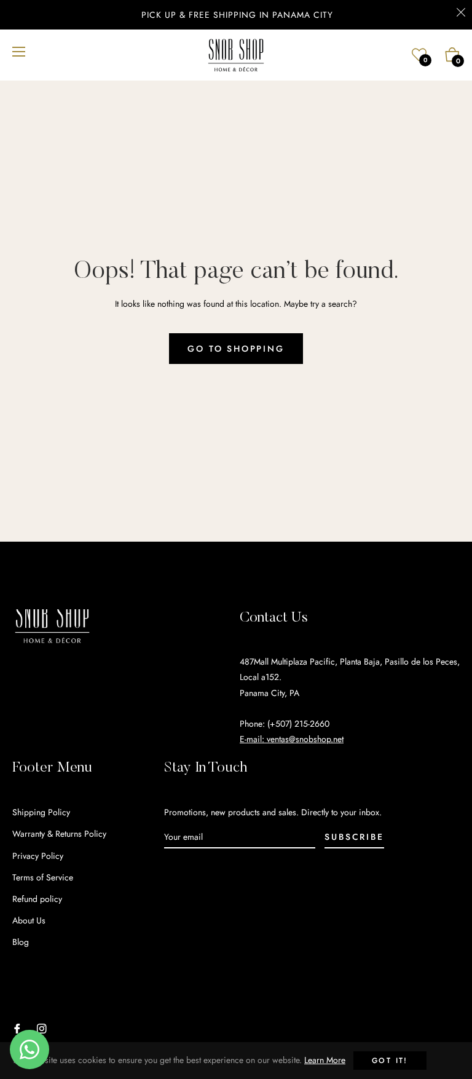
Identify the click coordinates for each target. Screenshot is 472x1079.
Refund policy (37, 899)
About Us (28, 920)
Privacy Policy (37, 856)
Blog (20, 942)
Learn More (324, 1060)
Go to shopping (235, 348)
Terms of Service (42, 877)
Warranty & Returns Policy (59, 834)
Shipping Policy (41, 812)
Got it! (390, 1060)
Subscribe (354, 837)
